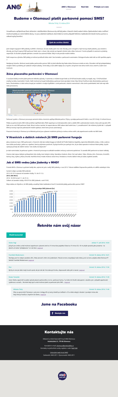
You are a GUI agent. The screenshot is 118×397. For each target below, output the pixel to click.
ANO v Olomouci (69, 7)
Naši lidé (84, 7)
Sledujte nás (60, 313)
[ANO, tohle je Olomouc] (14, 6)
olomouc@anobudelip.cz (65, 346)
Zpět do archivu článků (59, 42)
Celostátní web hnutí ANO (59, 353)
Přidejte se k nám (101, 7)
